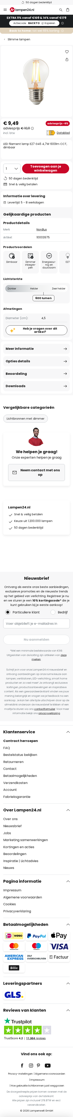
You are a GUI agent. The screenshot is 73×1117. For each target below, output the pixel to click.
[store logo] (24, 10)
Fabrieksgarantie (16, 796)
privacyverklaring (49, 713)
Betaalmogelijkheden (20, 775)
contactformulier (44, 709)
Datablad (63, 133)
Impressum (12, 890)
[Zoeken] (61, 10)
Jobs (7, 833)
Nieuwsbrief (12, 826)
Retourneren (13, 762)
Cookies (9, 904)
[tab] (36, 764)
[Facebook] (24, 1065)
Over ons (10, 819)
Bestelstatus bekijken (20, 754)
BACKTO (34, 23)
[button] (67, 52)
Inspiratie (10, 861)
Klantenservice (19, 732)
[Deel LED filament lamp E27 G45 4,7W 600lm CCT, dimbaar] (67, 59)
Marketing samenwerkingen (25, 840)
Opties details (18, 361)
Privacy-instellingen (20, 1073)
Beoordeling (16, 373)
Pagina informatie (22, 881)
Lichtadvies (29, 861)
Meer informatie (20, 348)
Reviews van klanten (24, 1010)
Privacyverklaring (17, 911)
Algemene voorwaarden (22, 897)
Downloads (15, 386)
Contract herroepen (20, 741)
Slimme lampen (19, 39)
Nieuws (8, 868)
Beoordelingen (14, 854)
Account (10, 789)
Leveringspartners (22, 983)
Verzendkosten (15, 783)
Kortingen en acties (18, 847)
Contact (10, 768)
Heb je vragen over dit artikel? (40, 330)
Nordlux (41, 229)
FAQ (6, 748)
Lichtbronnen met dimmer (25, 419)
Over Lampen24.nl (22, 810)
